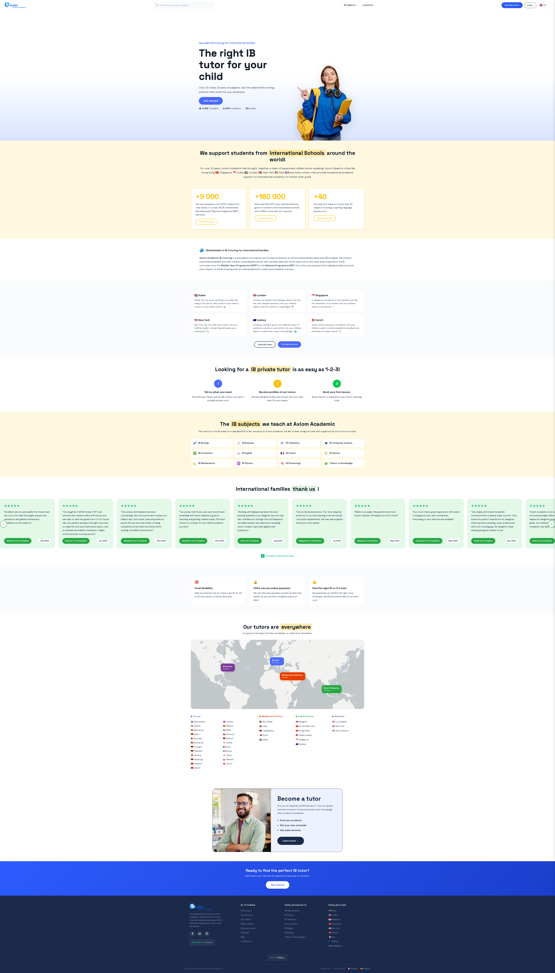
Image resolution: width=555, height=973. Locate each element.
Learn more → (291, 840)
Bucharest (197, 742)
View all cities (265, 344)
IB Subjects (350, 5)
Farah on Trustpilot (483, 541)
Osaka (227, 742)
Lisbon (195, 767)
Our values (246, 919)
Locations (368, 5)
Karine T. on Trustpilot (76, 541)
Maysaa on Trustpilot (367, 541)
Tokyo (227, 755)
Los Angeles (339, 721)
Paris (227, 747)
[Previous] (3, 524)
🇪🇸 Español (365, 969)
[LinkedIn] (199, 933)
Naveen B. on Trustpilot (193, 541)
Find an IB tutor (206, 221)
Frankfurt (197, 751)
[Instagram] (207, 933)
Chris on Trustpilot (249, 541)
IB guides (245, 932)
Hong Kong (302, 730)
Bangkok (301, 721)
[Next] (551, 524)
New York (338, 726)
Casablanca (266, 730)
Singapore (302, 739)
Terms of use (339, 969)
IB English (289, 928)
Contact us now (289, 344)
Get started (211, 101)
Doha (263, 735)
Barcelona (197, 730)
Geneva (196, 755)
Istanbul (196, 763)
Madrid (228, 726)
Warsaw (228, 759)
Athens (196, 726)
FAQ (242, 937)
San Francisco (340, 730)
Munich (228, 738)
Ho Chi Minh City (305, 726)
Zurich (227, 763)
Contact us (246, 941)
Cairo (263, 726)
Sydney (301, 744)
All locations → (336, 946)
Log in (530, 5)
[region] (277, 674)
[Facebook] (192, 933)
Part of (273, 957)
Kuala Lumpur (304, 735)
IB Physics (289, 915)
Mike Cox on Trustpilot (17, 541)
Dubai (263, 739)
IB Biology (289, 932)
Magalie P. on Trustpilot (310, 541)
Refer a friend (247, 924)
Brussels (196, 738)
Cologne (196, 747)
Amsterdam (198, 721)
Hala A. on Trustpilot (542, 541)
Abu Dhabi (265, 721)
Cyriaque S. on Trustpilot (428, 541)
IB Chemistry (291, 919)
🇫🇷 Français (353, 969)
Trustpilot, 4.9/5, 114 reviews (278, 556)
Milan (227, 730)
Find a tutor (246, 910)
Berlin (195, 734)
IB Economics (291, 924)
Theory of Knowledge (295, 937)
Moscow (228, 734)
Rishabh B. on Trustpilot (135, 541)
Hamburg (197, 759)
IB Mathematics (292, 910)
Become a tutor (512, 5)
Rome (227, 751)
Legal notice (326, 969)
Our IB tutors (247, 915)
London (228, 721)
